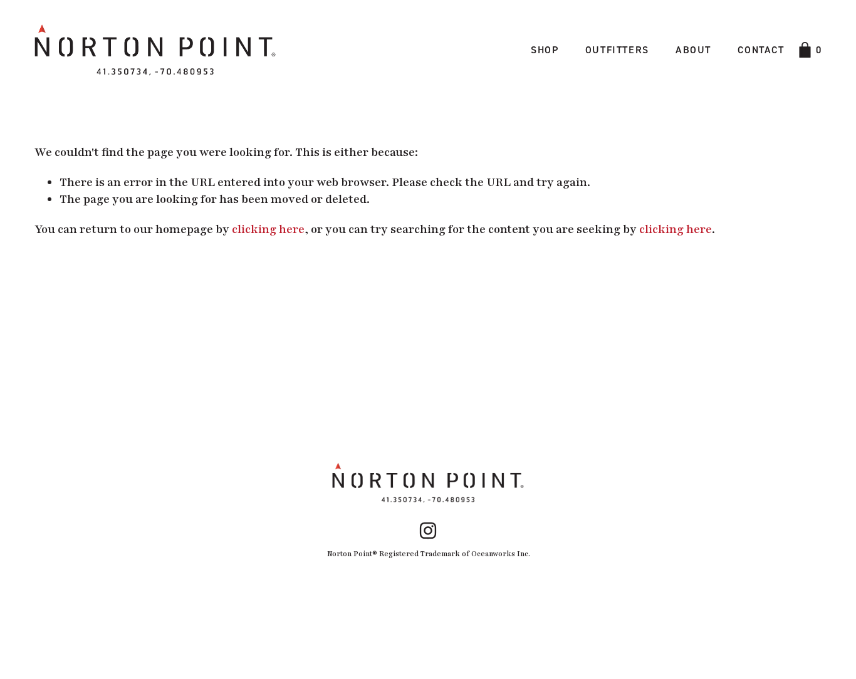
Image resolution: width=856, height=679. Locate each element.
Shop (544, 49)
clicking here (268, 229)
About (693, 49)
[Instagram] (428, 530)
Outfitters (617, 49)
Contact (761, 49)
